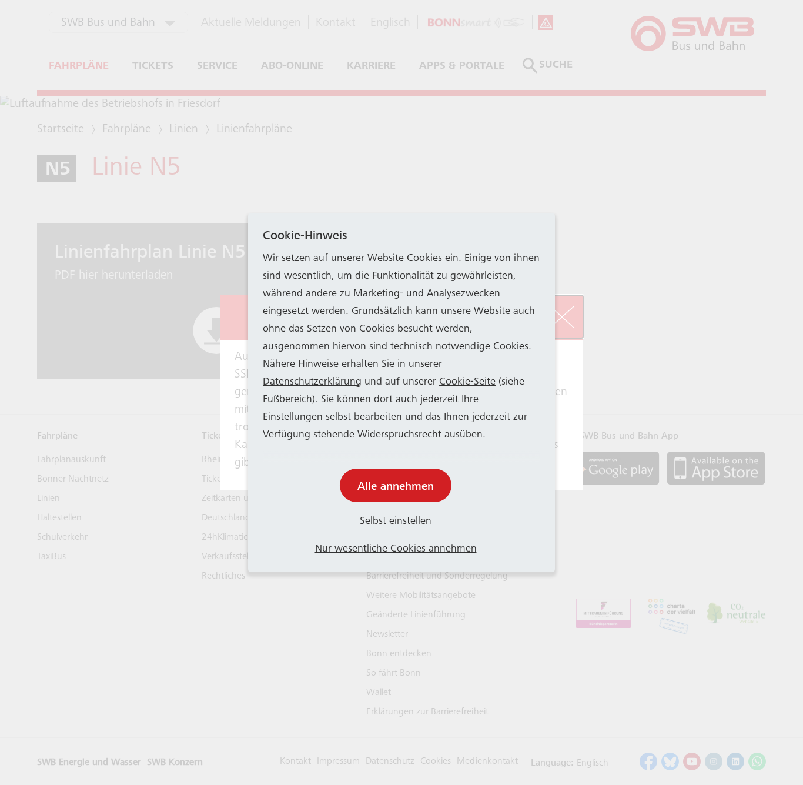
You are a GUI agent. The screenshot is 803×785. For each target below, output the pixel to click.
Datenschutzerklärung (312, 382)
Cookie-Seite (467, 382)
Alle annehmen (395, 486)
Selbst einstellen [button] (395, 521)
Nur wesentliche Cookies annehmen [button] (396, 549)
